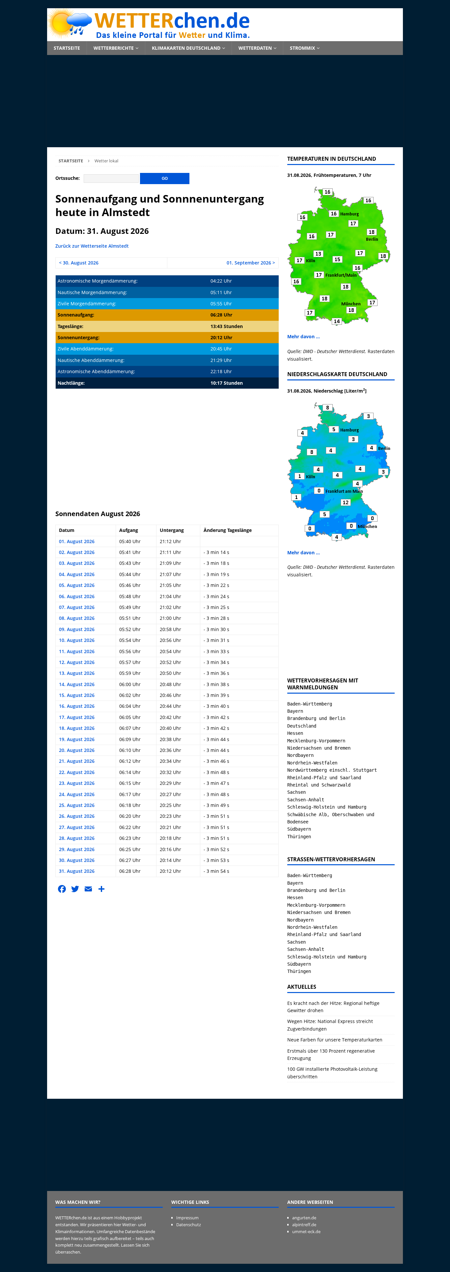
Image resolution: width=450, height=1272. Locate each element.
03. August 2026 (77, 563)
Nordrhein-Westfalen (312, 762)
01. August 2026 (77, 541)
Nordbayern (300, 755)
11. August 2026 (77, 651)
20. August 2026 (77, 750)
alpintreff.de (304, 1225)
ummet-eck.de (306, 1231)
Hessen (295, 733)
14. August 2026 (77, 684)
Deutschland (301, 726)
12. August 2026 (77, 662)
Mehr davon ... (303, 336)
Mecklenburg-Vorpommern (316, 740)
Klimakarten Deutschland (186, 48)
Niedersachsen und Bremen (319, 748)
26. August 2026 (77, 816)
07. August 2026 (77, 607)
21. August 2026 (77, 761)
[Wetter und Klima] (225, 37)
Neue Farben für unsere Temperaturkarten (334, 1040)
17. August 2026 (77, 717)
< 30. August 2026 (78, 263)
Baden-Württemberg (309, 703)
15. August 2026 (77, 695)
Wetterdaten (255, 48)
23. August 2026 (77, 783)
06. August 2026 (77, 596)
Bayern (295, 711)
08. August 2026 (77, 618)
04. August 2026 (77, 574)
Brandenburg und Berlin (316, 718)
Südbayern (299, 829)
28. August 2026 (77, 838)
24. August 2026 (77, 794)
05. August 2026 (77, 585)
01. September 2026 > (251, 263)
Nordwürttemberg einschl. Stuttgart (332, 770)
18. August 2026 (77, 728)
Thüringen (299, 836)
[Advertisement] (225, 101)
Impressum (187, 1218)
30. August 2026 (77, 860)
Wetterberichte (114, 48)
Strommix (302, 48)
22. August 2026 (77, 772)
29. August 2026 (77, 849)
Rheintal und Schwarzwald (319, 785)
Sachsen (296, 792)
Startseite (67, 48)
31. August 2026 (77, 871)
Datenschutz (188, 1225)
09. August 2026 (77, 629)
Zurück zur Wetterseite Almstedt (92, 246)
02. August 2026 (77, 552)
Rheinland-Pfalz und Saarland (324, 777)
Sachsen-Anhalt (305, 799)
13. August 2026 (77, 673)
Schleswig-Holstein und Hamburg (326, 807)
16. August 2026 (77, 706)
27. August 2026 (77, 827)
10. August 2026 (77, 640)
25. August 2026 (77, 805)
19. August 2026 (77, 739)
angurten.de (304, 1218)
